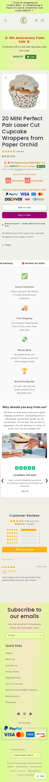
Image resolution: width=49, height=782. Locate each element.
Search (9, 653)
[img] (8, 567)
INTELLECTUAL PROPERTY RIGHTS (21, 690)
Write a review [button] (24, 549)
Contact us (11, 665)
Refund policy (12, 696)
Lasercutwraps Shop (23, 763)
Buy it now (25, 215)
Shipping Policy (13, 677)
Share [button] (8, 245)
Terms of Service (14, 683)
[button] (5, 21)
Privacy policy (36, 767)
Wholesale (10, 702)
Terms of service (18, 771)
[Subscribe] (40, 635)
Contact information (25, 775)
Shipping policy (34, 771)
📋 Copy (31, 57)
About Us (10, 659)
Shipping (18, 169)
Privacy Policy (12, 671)
